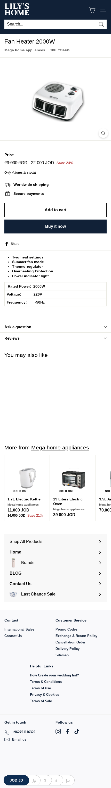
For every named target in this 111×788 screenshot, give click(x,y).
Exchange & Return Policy (76, 636)
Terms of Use (40, 688)
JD (16, 780)
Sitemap (62, 655)
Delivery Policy (68, 649)
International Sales (19, 629)
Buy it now (55, 226)
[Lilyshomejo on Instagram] (58, 731)
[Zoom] (103, 133)
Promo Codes (66, 629)
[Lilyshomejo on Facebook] (67, 731)
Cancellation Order (70, 642)
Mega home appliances (24, 50)
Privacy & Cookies (44, 695)
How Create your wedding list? (54, 675)
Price (9, 155)
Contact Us (13, 636)
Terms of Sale (41, 701)
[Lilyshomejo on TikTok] (77, 731)
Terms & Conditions (46, 682)
